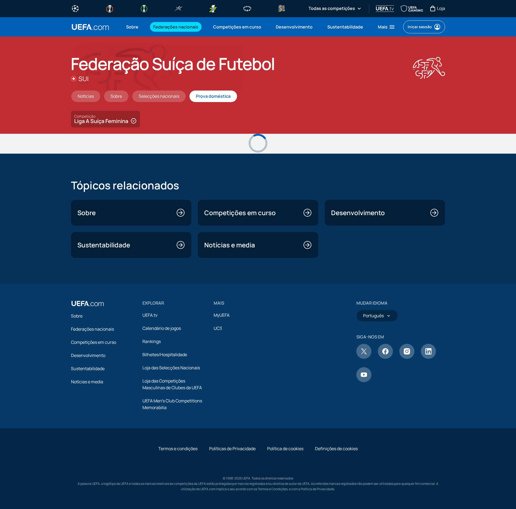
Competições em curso (93, 342)
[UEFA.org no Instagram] (406, 357)
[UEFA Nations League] (281, 8)
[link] (132, 27)
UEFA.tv (149, 315)
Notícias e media (87, 382)
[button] (386, 27)
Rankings (151, 341)
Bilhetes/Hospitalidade (164, 355)
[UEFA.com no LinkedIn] (428, 357)
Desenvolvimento (88, 355)
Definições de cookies (336, 449)
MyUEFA (222, 315)
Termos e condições (178, 449)
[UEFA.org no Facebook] (385, 357)
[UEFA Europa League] (109, 8)
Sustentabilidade (88, 368)
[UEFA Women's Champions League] (247, 8)
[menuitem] (133, 27)
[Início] (87, 303)
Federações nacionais (92, 329)
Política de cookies (285, 449)
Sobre (77, 316)
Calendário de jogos (161, 328)
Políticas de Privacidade (232, 449)
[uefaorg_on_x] (363, 357)
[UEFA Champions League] (75, 8)
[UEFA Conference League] (144, 8)
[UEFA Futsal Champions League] (178, 8)
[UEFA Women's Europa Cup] (213, 8)
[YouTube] (363, 381)
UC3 (218, 328)
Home (90, 27)
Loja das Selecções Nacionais (171, 368)
